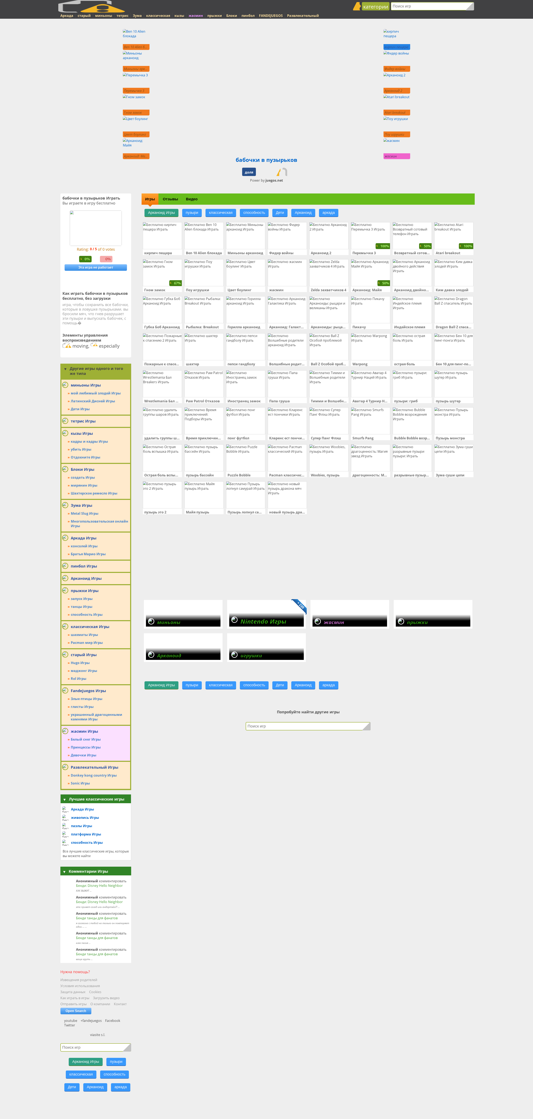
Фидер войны (281, 253)
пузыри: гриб (406, 401)
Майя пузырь (197, 512)
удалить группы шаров (162, 438)
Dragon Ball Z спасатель (454, 327)
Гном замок (154, 290)
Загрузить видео (106, 998)
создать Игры (83, 477)
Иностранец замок (244, 401)
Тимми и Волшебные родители (329, 401)
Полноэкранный (265, 172)
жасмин (276, 290)
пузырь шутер (448, 401)
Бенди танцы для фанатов (97, 918)
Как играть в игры (74, 998)
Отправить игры (73, 1004)
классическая (81, 1074)
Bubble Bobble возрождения (412, 438)
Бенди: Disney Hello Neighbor (99, 885)
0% (87, 259)
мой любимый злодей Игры (96, 393)
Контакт (120, 1004)
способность (114, 1074)
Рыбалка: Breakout (202, 327)
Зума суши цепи (450, 475)
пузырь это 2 (155, 512)
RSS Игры (83, 1028)
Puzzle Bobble (239, 475)
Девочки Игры (83, 755)
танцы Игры (81, 606)
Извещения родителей (78, 980)
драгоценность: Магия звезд (370, 475)
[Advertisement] (75, 91)
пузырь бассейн (200, 475)
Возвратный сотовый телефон (412, 253)
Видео (192, 199)
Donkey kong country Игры (94, 775)
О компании (100, 1004)
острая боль (404, 364)
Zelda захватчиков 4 (328, 290)
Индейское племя (409, 327)
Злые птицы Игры (86, 698)
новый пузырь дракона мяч (287, 512)
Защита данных (72, 992)
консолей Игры (84, 546)
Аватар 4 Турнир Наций (370, 401)
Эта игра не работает (95, 267)
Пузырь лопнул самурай (246, 512)
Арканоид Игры (85, 1062)
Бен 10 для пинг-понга (454, 364)
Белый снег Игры (86, 739)
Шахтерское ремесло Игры (94, 493)
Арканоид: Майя (367, 290)
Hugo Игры (80, 662)
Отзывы (170, 199)
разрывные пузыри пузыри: (412, 475)
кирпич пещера (158, 253)
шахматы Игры (84, 634)
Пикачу (359, 327)
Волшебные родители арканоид (287, 364)
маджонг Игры (84, 670)
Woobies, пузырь (325, 475)
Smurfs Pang (363, 438)
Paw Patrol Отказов (203, 401)
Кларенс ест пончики (287, 438)
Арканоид (95, 1087)
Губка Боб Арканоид (162, 327)
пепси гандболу (241, 364)
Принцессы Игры (86, 747)
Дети (72, 1087)
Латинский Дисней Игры (93, 401)
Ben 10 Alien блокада (204, 253)
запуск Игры (82, 598)
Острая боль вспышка (162, 475)
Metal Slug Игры (84, 513)
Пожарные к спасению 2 (162, 364)
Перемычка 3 (364, 253)
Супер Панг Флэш (326, 438)
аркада (121, 1087)
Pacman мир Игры (87, 642)
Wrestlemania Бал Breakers (162, 401)
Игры (150, 199)
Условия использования (80, 986)
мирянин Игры (84, 485)
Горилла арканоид (244, 327)
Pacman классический (287, 475)
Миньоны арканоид (245, 253)
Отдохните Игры (85, 457)
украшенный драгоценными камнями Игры (96, 716)
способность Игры (87, 614)
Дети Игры (80, 409)
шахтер (192, 364)
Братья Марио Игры (88, 554)
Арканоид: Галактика (287, 327)
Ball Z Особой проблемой (329, 364)
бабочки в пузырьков (266, 160)
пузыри (116, 1062)
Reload (287, 172)
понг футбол (238, 438)
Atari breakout (448, 253)
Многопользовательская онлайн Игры (99, 523)
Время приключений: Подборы (204, 438)
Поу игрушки (197, 290)
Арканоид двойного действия (412, 290)
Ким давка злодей (452, 290)
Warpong (359, 364)
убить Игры (81, 449)
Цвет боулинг (240, 290)
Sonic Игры (80, 783)
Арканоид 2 (321, 253)
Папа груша (279, 401)
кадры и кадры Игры (89, 441)
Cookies (95, 992)
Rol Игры (78, 678)
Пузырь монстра (450, 438)
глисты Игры (82, 706)
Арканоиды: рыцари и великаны (329, 327)
